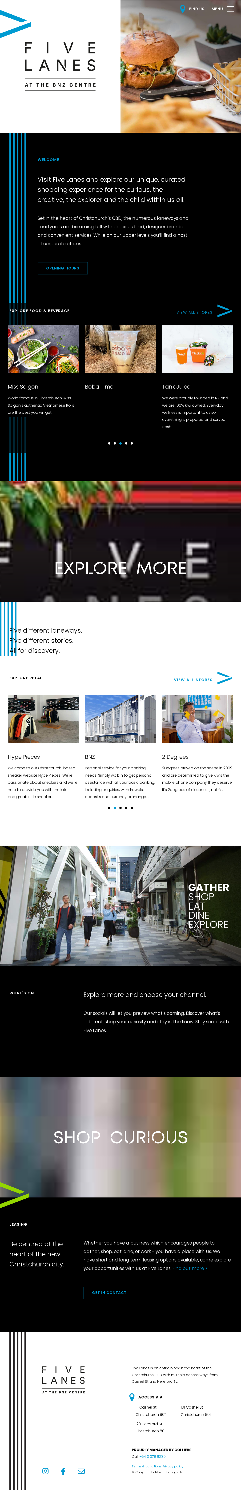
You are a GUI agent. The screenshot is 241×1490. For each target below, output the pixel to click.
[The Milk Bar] (54, 378)
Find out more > (190, 1268)
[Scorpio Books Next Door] (137, 748)
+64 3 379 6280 (152, 1456)
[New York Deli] (131, 382)
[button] (109, 443)
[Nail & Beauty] (60, 748)
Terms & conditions (146, 1466)
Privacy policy (172, 1466)
